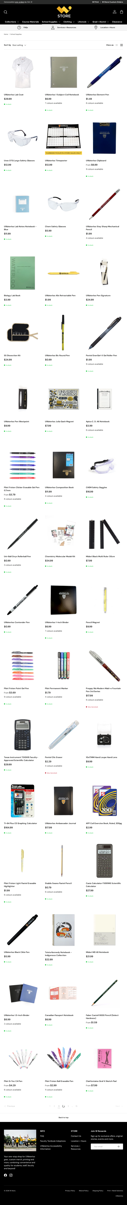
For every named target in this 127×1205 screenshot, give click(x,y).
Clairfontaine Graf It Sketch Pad (101, 1081)
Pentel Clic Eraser (53, 757)
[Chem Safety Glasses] (63, 204)
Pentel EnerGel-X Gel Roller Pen (101, 355)
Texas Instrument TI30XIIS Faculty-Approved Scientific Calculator (21, 759)
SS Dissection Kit (12, 355)
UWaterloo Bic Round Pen (57, 355)
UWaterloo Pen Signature (98, 295)
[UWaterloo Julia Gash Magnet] (63, 399)
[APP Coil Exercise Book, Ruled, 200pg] (104, 800)
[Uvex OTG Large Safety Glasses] (22, 138)
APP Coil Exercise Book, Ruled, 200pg (104, 823)
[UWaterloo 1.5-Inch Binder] (22, 992)
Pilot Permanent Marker (56, 688)
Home (6, 34)
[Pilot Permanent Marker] (63, 665)
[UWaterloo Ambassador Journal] (63, 800)
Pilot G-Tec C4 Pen (13, 1081)
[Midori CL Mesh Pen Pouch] (104, 1124)
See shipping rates (32, 2)
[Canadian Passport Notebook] (63, 992)
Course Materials (30, 21)
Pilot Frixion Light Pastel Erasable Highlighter (20, 885)
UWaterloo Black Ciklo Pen (17, 952)
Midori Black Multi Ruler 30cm (100, 556)
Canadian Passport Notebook (59, 1015)
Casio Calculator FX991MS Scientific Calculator (103, 885)
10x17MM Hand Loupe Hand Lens (101, 757)
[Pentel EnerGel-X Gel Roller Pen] (104, 333)
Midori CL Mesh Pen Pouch (99, 1147)
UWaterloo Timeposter (56, 160)
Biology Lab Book (12, 295)
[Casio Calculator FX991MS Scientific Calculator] (104, 860)
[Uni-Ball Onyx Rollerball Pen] (22, 534)
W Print (95, 2)
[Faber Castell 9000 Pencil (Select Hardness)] (104, 992)
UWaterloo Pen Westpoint (16, 421)
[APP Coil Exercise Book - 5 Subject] (22, 1124)
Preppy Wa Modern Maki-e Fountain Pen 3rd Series (103, 690)
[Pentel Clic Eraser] (63, 734)
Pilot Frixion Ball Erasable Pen (59, 1081)
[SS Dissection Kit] (22, 333)
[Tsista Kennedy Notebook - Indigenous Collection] (63, 929)
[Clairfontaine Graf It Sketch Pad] (104, 1058)
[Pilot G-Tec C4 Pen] (22, 1058)
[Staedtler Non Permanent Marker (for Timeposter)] (63, 1124)
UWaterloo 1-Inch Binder (57, 622)
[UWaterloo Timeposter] (63, 138)
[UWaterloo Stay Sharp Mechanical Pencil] (104, 204)
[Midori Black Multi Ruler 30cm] (104, 534)
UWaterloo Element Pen (97, 94)
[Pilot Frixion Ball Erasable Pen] (63, 1058)
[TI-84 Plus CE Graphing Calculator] (22, 800)
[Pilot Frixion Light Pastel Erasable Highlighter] (22, 860)
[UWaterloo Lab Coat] (22, 72)
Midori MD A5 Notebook (97, 952)
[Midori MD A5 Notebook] (104, 929)
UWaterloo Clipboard (96, 160)
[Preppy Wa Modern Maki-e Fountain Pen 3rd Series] (104, 665)
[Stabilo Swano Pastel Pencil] (63, 860)
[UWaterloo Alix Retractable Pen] (63, 273)
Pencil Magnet (93, 622)
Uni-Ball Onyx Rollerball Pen (17, 556)
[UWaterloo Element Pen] (104, 72)
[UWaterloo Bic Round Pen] (63, 333)
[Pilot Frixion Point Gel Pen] (22, 665)
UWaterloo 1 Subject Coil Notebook (62, 94)
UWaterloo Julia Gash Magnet (59, 421)
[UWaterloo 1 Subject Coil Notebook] (63, 72)
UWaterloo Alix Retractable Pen (60, 295)
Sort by (7, 45)
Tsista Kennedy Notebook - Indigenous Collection (58, 954)
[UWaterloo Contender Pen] (22, 600)
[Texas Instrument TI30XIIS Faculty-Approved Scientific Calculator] (22, 734)
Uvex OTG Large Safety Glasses (19, 160)
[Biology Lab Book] (22, 273)
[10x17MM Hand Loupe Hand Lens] (104, 734)
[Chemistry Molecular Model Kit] (63, 534)
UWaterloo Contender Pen (17, 622)
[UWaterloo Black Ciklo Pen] (22, 929)
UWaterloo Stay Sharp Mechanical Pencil (102, 228)
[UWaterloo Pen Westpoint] (22, 399)
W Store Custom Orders (112, 2)
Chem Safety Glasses (55, 226)
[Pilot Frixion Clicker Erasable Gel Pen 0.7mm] (22, 465)
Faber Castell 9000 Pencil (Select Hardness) (102, 1017)
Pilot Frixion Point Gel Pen (16, 688)
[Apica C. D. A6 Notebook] (104, 399)
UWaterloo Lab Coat (13, 94)
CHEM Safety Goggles (96, 487)
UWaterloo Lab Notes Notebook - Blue (20, 228)
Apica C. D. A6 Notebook (98, 421)
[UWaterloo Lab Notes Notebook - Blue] (22, 204)
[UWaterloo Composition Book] (63, 465)
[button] (121, 12)
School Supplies (16, 34)
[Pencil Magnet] (104, 600)
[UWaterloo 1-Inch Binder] (63, 600)
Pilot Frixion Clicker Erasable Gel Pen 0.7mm (21, 489)
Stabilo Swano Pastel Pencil (58, 883)
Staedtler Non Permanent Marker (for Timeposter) (63, 1148)
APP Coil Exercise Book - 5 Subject (21, 1147)
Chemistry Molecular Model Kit (60, 556)
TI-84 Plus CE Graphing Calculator (20, 823)
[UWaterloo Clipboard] (104, 138)
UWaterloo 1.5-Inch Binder (16, 1015)
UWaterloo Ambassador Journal (60, 823)
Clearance (117, 21)
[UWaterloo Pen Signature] (104, 273)
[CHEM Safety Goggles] (104, 465)
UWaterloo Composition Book (59, 487)
